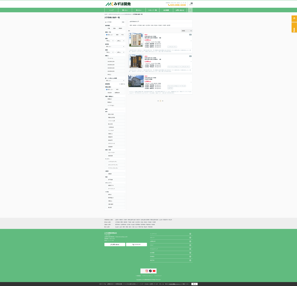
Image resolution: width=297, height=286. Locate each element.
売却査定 (152, 256)
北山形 (116, 227)
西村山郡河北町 (154, 219)
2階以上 (110, 201)
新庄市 (138, 219)
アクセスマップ (154, 249)
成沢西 (168, 25)
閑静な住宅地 (111, 117)
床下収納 (110, 179)
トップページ (153, 233)
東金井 (145, 227)
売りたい (139, 10)
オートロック (111, 188)
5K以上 (109, 74)
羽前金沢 (152, 45)
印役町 (160, 25)
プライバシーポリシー (148, 275)
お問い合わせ (180, 10)
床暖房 (110, 173)
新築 (117, 34)
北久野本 (148, 25)
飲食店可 (110, 140)
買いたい (125, 10)
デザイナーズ (111, 143)
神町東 (134, 25)
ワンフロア (111, 130)
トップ (111, 10)
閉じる (194, 284)
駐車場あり (111, 197)
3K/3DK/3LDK (111, 68)
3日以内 (110, 92)
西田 (131, 25)
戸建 (109, 28)
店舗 (114, 28)
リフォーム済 (111, 120)
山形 (120, 227)
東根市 (121, 219)
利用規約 (139, 275)
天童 (133, 227)
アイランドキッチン (113, 168)
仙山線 (133, 224)
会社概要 (166, 10)
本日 (117, 89)
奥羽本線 (117, 224)
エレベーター (111, 152)
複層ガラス (111, 185)
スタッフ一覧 (152, 10)
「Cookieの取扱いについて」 (174, 284)
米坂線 (153, 224)
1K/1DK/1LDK (111, 61)
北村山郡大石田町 (145, 219)
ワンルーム (110, 58)
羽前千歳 (141, 227)
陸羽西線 (138, 224)
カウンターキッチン (113, 164)
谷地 (152, 25)
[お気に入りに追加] (142, 45)
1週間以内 (117, 92)
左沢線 (147, 43)
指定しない (110, 34)
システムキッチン (112, 161)
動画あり (110, 102)
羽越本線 (148, 224)
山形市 (116, 219)
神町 (124, 227)
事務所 (120, 28)
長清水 (155, 25)
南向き (110, 194)
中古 (122, 34)
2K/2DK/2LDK (111, 64)
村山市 (170, 219)
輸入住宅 (110, 124)
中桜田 (164, 25)
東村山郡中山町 (149, 36)
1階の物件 (110, 204)
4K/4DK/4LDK (111, 71)
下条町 (130, 222)
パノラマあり (111, 105)
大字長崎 (139, 25)
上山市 (160, 219)
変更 (123, 22)
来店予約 (152, 260)
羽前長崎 (152, 43)
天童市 (125, 219)
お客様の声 (152, 241)
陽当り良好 (111, 114)
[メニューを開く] (190, 10)
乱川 (136, 227)
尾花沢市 (165, 219)
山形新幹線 (123, 224)
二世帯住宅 (111, 127)
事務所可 (110, 137)
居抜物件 (110, 146)
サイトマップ (158, 275)
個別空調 (110, 155)
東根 (127, 227)
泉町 (144, 25)
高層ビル (110, 133)
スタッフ (152, 237)
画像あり (110, 99)
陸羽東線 (143, 224)
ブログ (151, 245)
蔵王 (130, 227)
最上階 (110, 207)
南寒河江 (152, 47)
